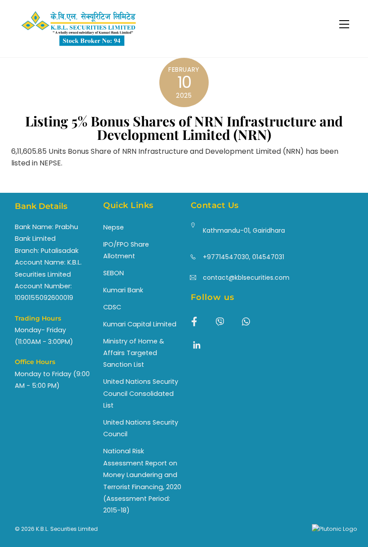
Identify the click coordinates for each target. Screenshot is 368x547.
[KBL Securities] (78, 46)
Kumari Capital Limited (139, 324)
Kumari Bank (123, 290)
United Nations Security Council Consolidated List (140, 393)
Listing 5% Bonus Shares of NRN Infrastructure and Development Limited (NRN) (184, 127)
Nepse (113, 227)
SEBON (113, 273)
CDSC (112, 307)
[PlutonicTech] (334, 529)
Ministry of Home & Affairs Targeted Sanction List (133, 353)
